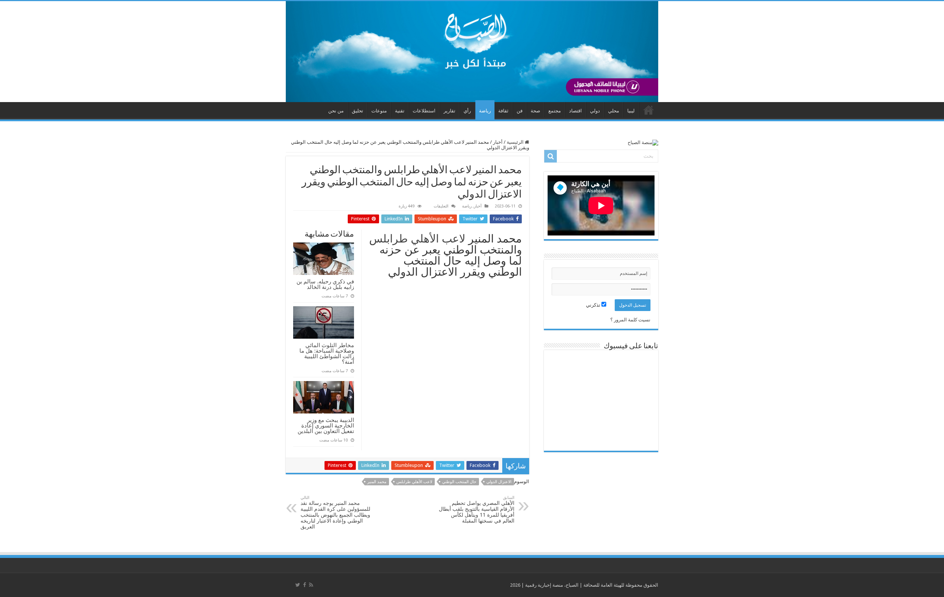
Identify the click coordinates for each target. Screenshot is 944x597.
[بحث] (550, 156)
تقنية (400, 111)
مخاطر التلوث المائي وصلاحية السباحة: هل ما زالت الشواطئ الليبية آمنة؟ (326, 353)
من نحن (336, 111)
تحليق (357, 111)
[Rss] (311, 584)
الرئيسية (516, 142)
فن (520, 111)
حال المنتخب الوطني (459, 481)
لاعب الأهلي (438, 239)
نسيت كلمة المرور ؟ (630, 319)
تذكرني (593, 305)
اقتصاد (575, 111)
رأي (467, 111)
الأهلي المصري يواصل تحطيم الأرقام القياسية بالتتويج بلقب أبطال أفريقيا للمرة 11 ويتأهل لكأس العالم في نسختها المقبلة (476, 509)
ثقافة (503, 111)
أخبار (498, 142)
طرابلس (388, 239)
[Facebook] (304, 584)
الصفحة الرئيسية (648, 110)
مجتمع (554, 111)
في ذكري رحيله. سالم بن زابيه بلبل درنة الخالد (325, 284)
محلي (613, 111)
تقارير (449, 111)
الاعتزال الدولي (498, 481)
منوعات (379, 111)
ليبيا (631, 111)
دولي (595, 111)
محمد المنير (376, 481)
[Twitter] (298, 584)
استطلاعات (424, 111)
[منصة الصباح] (472, 51)
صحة (535, 111)
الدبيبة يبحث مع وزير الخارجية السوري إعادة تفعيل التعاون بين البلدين (326, 425)
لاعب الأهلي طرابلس (414, 481)
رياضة (485, 111)
